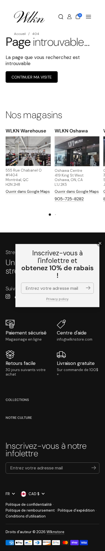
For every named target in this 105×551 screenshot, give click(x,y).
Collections (17, 400)
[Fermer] (100, 243)
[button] (60, 16)
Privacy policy (57, 299)
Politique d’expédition (76, 510)
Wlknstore (55, 531)
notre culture (19, 417)
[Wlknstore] (29, 17)
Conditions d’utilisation (26, 516)
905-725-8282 (69, 199)
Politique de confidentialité (29, 504)
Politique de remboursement (30, 510)
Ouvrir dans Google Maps (28, 191)
